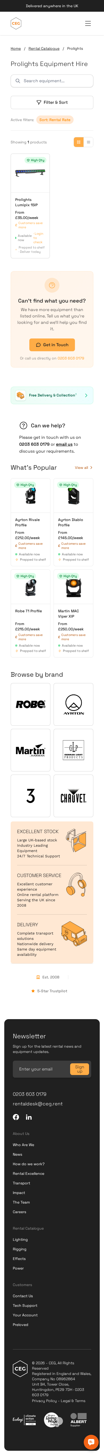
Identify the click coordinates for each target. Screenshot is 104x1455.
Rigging (19, 1249)
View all (81, 467)
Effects (19, 1258)
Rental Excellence (28, 1173)
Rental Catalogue (44, 48)
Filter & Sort (56, 102)
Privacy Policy (44, 1400)
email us (64, 444)
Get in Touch (56, 345)
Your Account (25, 1315)
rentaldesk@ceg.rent (38, 1104)
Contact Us (23, 1295)
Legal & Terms (73, 1400)
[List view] (88, 142)
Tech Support (25, 1305)
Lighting (20, 1239)
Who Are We (23, 1144)
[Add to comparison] (17, 160)
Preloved (20, 1324)
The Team (21, 1202)
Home (16, 48)
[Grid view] (78, 142)
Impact (19, 1192)
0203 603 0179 (71, 358)
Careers (19, 1211)
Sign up (79, 1069)
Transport (21, 1183)
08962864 (65, 1379)
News (17, 1154)
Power (18, 1268)
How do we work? (29, 1163)
